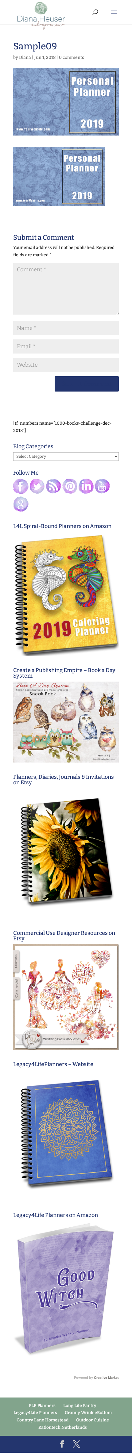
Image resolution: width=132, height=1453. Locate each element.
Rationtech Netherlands (62, 1427)
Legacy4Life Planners (35, 1412)
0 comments (71, 57)
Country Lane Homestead (42, 1420)
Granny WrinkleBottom (88, 1412)
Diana (25, 57)
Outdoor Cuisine (92, 1420)
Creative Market (106, 1377)
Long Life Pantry (79, 1405)
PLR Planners (42, 1405)
